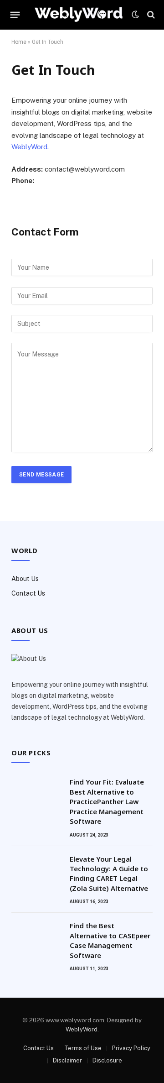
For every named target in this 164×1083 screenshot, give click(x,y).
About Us (25, 578)
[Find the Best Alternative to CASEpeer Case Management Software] (36, 937)
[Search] (150, 15)
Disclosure (107, 1060)
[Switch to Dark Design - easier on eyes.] (135, 14)
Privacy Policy (131, 1048)
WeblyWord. (30, 147)
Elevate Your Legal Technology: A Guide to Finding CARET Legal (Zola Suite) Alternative (109, 873)
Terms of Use (83, 1048)
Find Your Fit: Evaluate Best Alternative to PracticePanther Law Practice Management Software (107, 801)
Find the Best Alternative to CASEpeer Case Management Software (110, 940)
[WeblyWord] (79, 15)
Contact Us (28, 593)
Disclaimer (67, 1060)
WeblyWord (81, 1029)
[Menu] (15, 14)
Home (18, 42)
